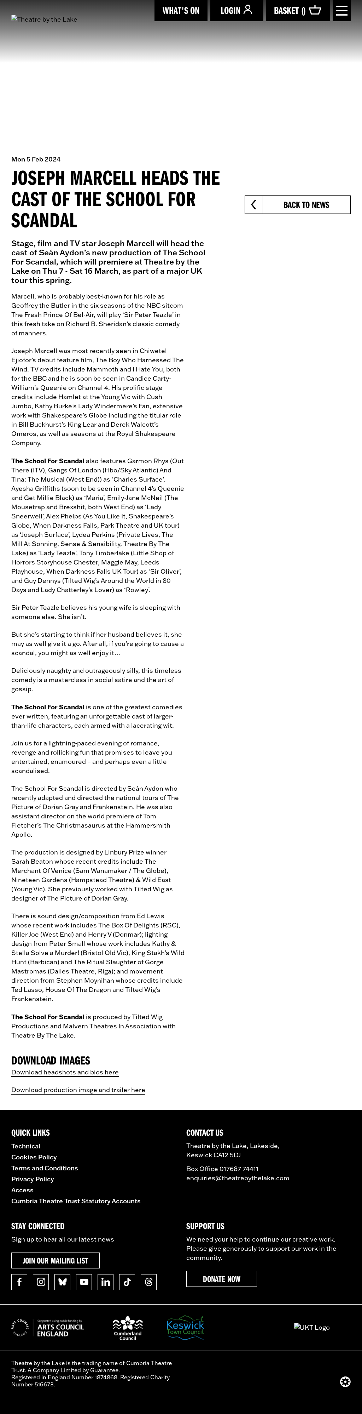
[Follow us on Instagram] (41, 1282)
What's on (181, 10)
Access (22, 1190)
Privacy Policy (32, 1179)
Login (230, 10)
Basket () (290, 10)
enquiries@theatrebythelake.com (238, 1178)
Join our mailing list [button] (55, 1260)
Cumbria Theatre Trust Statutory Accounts (76, 1201)
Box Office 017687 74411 (222, 1169)
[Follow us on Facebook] (19, 1282)
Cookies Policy (34, 1157)
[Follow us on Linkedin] (105, 1282)
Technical (25, 1146)
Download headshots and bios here (65, 1072)
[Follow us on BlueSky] (62, 1282)
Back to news (306, 204)
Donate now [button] (221, 1278)
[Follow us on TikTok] (127, 1282)
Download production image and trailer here (78, 1090)
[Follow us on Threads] (149, 1282)
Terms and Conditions (44, 1168)
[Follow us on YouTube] (84, 1282)
